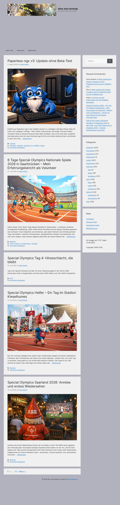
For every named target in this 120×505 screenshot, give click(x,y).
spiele (90, 173)
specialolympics (26, 243)
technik (89, 192)
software (12, 143)
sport (11, 278)
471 (16, 471)
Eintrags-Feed (91, 222)
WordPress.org (91, 228)
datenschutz (32, 50)
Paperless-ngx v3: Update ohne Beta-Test (40, 61)
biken (90, 183)
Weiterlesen (27, 139)
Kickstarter (90, 157)
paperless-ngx (28, 145)
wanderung (92, 189)
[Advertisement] (60, 33)
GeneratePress (73, 479)
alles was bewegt (68, 8)
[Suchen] (109, 61)
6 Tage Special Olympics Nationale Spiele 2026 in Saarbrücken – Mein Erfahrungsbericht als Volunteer (39, 164)
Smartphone (92, 198)
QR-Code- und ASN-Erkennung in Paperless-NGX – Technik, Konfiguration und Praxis (99, 127)
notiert (88, 160)
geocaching (90, 154)
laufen (90, 186)
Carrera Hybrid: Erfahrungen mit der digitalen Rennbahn (97, 100)
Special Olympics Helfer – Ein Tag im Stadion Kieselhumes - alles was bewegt (98, 108)
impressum (20, 50)
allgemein (13, 241)
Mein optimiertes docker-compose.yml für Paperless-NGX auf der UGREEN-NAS (98, 92)
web (88, 202)
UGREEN (36, 145)
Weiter (22, 471)
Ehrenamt (17, 243)
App (89, 170)
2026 (11, 243)
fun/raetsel (90, 151)
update (42, 145)
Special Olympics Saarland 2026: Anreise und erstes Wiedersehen (39, 384)
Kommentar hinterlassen (17, 147)
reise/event (90, 163)
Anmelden (90, 219)
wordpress (92, 176)
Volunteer (34, 243)
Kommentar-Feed (92, 225)
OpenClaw (13, 145)
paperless (20, 145)
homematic (92, 195)
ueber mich (9, 50)
